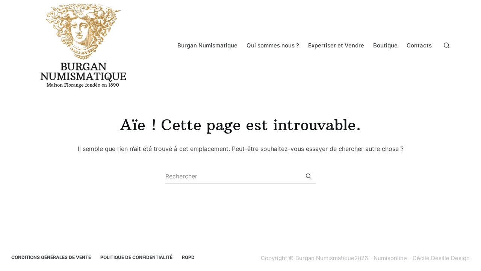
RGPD (188, 257)
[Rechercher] (446, 45)
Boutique (385, 45)
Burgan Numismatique (207, 45)
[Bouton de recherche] (308, 176)
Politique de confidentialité (136, 257)
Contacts (419, 45)
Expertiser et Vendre (336, 45)
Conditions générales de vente (51, 257)
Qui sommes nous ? (273, 45)
